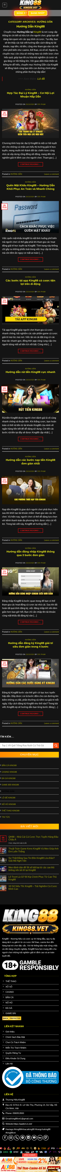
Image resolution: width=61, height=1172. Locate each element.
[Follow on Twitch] (46, 1137)
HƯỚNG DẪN (30, 89)
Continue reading (30, 164)
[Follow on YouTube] (34, 1137)
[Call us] (16, 1137)
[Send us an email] (11, 1137)
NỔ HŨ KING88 (9, 804)
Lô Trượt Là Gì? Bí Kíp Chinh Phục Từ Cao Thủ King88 (33, 878)
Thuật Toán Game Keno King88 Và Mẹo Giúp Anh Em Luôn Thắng (34, 850)
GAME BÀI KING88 (10, 785)
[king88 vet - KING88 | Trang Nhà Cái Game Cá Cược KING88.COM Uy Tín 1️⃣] (30, 5)
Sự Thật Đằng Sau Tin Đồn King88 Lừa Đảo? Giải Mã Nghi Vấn (32, 859)
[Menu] (4, 5)
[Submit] (56, 745)
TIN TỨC (6, 817)
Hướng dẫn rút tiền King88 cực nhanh (30, 372)
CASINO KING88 (9, 772)
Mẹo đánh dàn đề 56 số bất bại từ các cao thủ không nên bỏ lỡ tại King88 (31, 868)
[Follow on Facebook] (5, 1137)
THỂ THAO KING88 (10, 810)
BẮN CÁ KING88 (9, 765)
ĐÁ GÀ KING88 (8, 778)
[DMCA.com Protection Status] (11, 1018)
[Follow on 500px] (40, 1137)
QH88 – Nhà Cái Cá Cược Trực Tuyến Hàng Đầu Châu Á (33, 838)
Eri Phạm (41, 104)
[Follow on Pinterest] (22, 1137)
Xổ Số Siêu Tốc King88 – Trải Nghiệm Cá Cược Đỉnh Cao (33, 887)
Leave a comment (51, 174)
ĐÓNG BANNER (29, 1155)
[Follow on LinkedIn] (28, 1137)
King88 (37, 32)
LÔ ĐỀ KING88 (8, 798)
